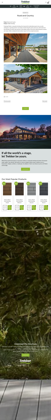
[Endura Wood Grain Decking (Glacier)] (31, 189)
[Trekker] (25, 2)
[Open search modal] (46, 2)
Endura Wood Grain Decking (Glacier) (31, 201)
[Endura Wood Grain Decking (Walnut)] (19, 189)
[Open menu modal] (2, 2)
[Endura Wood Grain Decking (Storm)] (43, 189)
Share (6, 96)
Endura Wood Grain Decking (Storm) (43, 201)
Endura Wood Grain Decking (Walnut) (19, 201)
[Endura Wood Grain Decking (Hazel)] (7, 189)
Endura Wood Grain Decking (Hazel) (7, 201)
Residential (25, 12)
